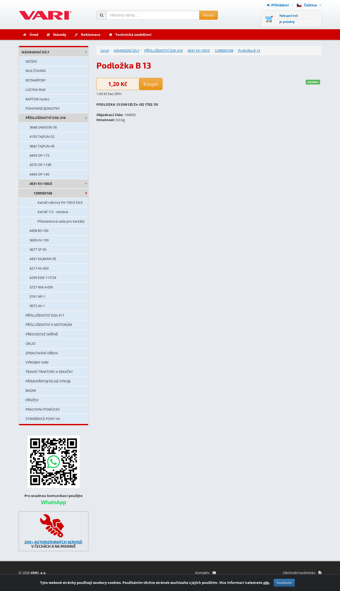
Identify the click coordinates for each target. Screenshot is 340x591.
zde (266, 582)
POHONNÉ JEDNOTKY (43, 108)
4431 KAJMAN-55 (42, 258)
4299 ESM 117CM (42, 277)
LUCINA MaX (36, 89)
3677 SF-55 (37, 249)
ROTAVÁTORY (36, 80)
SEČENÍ (31, 61)
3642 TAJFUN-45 (41, 146)
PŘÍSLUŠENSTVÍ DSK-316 (46, 117)
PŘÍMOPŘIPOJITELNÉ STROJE (48, 381)
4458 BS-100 (38, 230)
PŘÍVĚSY (32, 400)
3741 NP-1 (37, 296)
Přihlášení (280, 5)
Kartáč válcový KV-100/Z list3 (59, 202)
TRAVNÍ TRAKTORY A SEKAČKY (49, 371)
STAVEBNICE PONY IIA (43, 418)
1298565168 (42, 193)
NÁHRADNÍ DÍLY (35, 52)
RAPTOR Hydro (37, 99)
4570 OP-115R (40, 164)
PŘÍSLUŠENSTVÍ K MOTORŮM (49, 324)
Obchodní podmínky (299, 572)
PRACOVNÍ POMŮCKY (43, 409)
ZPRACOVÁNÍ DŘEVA (42, 353)
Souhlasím (284, 582)
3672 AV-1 (37, 305)
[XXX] (53, 525)
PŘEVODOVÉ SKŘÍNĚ (42, 334)
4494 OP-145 (39, 174)
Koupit (150, 84)
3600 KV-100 (39, 240)
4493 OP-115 (39, 155)
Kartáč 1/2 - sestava (52, 211)
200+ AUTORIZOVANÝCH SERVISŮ (53, 542)
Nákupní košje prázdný (288, 19)
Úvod (33, 34)
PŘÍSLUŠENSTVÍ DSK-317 (45, 315)
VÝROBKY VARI (37, 362)
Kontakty (202, 572)
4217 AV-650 (39, 268)
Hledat (208, 15)
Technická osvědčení (133, 34)
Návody (59, 34)
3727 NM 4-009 (41, 287)
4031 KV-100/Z (40, 183)
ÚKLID (30, 343)
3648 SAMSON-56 (43, 127)
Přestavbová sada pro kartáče (60, 221)
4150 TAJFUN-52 (41, 136)
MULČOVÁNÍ (36, 70)
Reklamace (90, 34)
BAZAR (31, 390)
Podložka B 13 (249, 50)
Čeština (311, 5)
